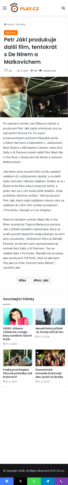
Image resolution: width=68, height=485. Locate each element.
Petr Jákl (42, 280)
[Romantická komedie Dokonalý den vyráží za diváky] (50, 358)
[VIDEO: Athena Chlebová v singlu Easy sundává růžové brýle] (17, 316)
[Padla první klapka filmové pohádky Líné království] (17, 358)
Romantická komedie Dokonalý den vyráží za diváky (49, 373)
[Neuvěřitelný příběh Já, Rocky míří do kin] (50, 316)
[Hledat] (63, 9)
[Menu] (5, 9)
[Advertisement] (34, 424)
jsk (10, 70)
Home (10, 24)
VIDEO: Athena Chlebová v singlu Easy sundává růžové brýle (17, 334)
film (23, 280)
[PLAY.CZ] (24, 8)
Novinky (21, 24)
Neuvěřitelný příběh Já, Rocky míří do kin (49, 330)
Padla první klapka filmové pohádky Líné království (17, 373)
